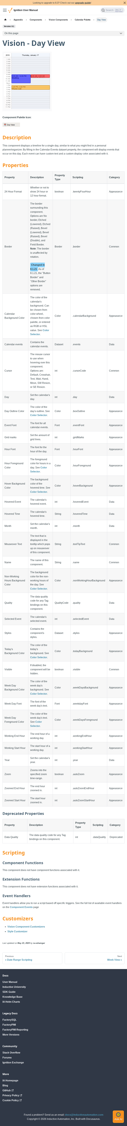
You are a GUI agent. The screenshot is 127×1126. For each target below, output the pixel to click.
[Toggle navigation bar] (4, 10)
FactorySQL (9, 1019)
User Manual (9, 982)
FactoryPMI (9, 1024)
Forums (7, 1057)
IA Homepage (10, 1080)
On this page (11, 33)
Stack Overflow (11, 1052)
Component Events (21, 907)
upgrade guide (83, 2)
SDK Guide (8, 992)
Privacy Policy (10, 1095)
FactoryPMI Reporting (15, 1029)
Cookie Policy (10, 1100)
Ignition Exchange (13, 1062)
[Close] (124, 2)
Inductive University (14, 987)
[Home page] (5, 19)
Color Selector (38, 415)
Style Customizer (17, 931)
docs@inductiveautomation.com (84, 1114)
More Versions (10, 1034)
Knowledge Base (12, 997)
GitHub (6, 1090)
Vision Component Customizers (26, 926)
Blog (5, 1085)
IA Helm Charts (11, 1001)
